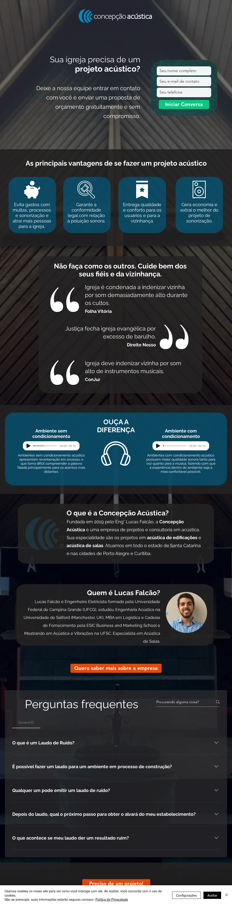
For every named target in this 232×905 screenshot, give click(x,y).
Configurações (186, 895)
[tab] (26, 722)
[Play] (29, 446)
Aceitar (212, 895)
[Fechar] (226, 895)
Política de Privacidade (111, 899)
